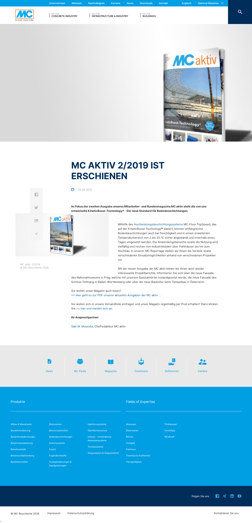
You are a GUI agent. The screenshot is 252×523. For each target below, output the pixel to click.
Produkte (18, 402)
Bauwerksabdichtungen (23, 436)
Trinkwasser (170, 424)
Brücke (129, 436)
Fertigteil (130, 443)
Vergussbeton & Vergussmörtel (103, 453)
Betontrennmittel (19, 461)
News (130, 3)
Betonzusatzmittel (58, 430)
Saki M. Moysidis (82, 326)
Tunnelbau (169, 430)
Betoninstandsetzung (22, 443)
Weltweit (77, 3)
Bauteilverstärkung (20, 430)
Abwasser (131, 424)
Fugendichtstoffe (58, 455)
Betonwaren (55, 424)
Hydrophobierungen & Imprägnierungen (60, 463)
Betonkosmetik (18, 449)
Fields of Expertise (140, 402)
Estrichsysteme (57, 443)
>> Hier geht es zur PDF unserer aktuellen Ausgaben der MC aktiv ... (116, 295)
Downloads (146, 3)
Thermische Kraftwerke (138, 455)
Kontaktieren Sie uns (226, 513)
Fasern (52, 449)
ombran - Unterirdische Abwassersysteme (99, 438)
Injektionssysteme (97, 424)
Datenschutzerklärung (81, 513)
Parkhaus (131, 449)
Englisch (186, 3)
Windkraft (169, 436)
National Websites (208, 3)
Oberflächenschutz (97, 430)
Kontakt (163, 3)
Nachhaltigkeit (96, 3)
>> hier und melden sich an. (94, 308)
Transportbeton (134, 461)
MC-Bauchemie (24, 15)
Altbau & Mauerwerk (21, 424)
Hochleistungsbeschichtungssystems (159, 224)
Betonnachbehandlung (22, 455)
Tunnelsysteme (95, 446)
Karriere (115, 3)
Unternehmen (57, 3)
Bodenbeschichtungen (60, 436)
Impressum (54, 513)
